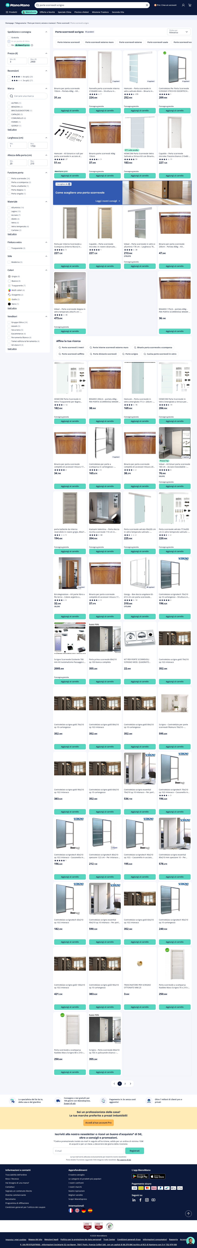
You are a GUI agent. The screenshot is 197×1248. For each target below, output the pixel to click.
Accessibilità (185, 1239)
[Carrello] (190, 5)
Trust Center (109, 1239)
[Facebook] (140, 1200)
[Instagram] (147, 1200)
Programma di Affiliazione (17, 1203)
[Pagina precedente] (114, 1083)
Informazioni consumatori (155, 1239)
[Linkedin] (134, 1200)
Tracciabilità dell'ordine (16, 1174)
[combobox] (179, 32)
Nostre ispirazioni (77, 1191)
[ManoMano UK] (77, 1210)
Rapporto (173, 1239)
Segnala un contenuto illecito (18, 1191)
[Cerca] (37, 5)
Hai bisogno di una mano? (17, 1183)
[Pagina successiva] (130, 1083)
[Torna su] (188, 1213)
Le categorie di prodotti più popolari (85, 1179)
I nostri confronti (76, 1183)
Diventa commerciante (15, 1195)
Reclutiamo (10, 1199)
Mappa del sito (35, 1239)
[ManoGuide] (190, 1241)
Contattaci (10, 1187)
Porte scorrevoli (63, 23)
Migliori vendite (76, 1195)
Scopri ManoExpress (78, 1199)
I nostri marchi (75, 1187)
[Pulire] (147, 5)
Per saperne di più (124, 1160)
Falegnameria (20, 23)
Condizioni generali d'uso (129, 1239)
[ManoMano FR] (71, 1210)
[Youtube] (153, 1200)
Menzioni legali (51, 1239)
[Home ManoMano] (17, 5)
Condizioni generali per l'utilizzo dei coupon (25, 1207)
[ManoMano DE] (84, 1210)
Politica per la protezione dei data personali (81, 1239)
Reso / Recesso (12, 1179)
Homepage (9, 23)
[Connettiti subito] (183, 5)
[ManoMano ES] (90, 1210)
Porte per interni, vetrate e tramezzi (42, 23)
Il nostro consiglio (76, 1174)
